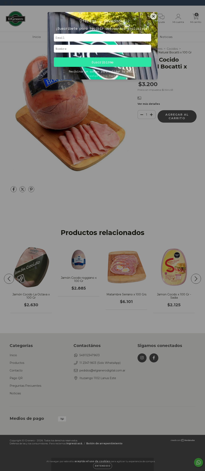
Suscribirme (102, 62)
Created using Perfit (102, 76)
